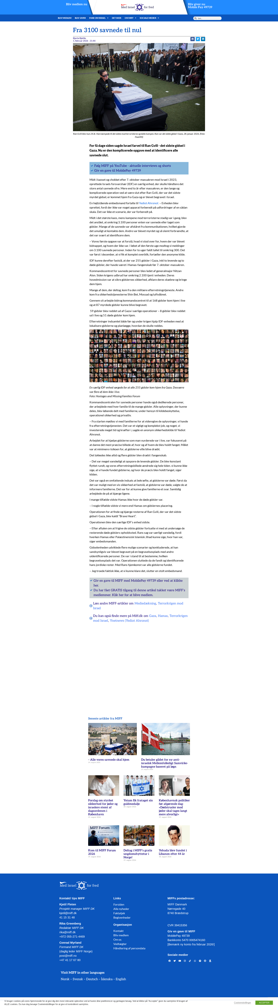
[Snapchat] (205, 961)
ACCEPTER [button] (264, 1003)
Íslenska (107, 979)
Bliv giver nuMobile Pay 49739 (200, 6)
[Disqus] (139, 662)
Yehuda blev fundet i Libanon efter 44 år (173, 852)
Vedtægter (120, 944)
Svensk (78, 979)
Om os (117, 939)
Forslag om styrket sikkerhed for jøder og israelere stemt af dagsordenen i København (103, 807)
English (121, 979)
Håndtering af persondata (129, 948)
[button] (192, 39)
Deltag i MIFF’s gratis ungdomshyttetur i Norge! (138, 854)
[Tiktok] (190, 961)
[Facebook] (170, 961)
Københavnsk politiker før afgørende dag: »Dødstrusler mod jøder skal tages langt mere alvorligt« (174, 807)
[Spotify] (200, 961)
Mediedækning (145, 603)
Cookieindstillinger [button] (242, 1002)
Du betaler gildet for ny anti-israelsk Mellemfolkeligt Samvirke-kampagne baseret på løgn (164, 763)
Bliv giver (80, 18)
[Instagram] (185, 961)
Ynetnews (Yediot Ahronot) (129, 621)
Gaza (152, 616)
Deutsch (92, 979)
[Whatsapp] (195, 961)
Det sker (116, 18)
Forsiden (118, 904)
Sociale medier (148, 18)
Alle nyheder (121, 908)
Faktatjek (119, 913)
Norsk (65, 979)
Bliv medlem (64, 18)
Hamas (163, 616)
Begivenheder (122, 917)
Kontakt (118, 931)
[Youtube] (180, 961)
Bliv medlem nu (76, 4)
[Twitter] (175, 961)
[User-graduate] (210, 961)
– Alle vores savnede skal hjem (108, 760)
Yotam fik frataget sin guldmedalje (138, 802)
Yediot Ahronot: (148, 203)
